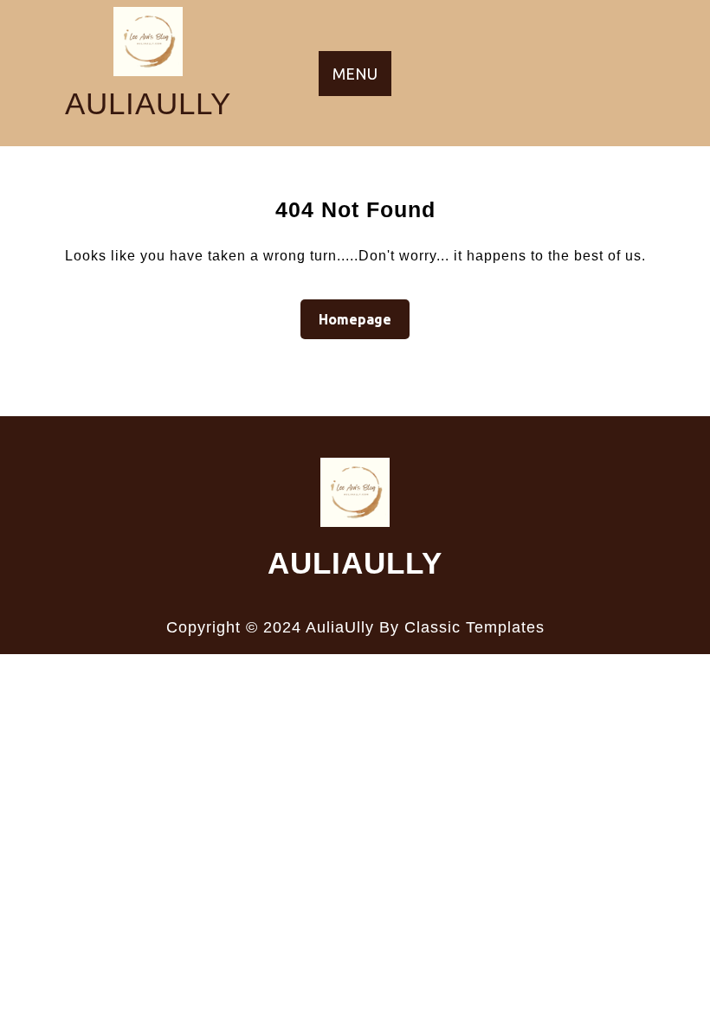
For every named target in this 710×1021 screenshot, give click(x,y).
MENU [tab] (355, 73)
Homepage (362, 319)
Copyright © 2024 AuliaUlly (270, 627)
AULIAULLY (148, 103)
